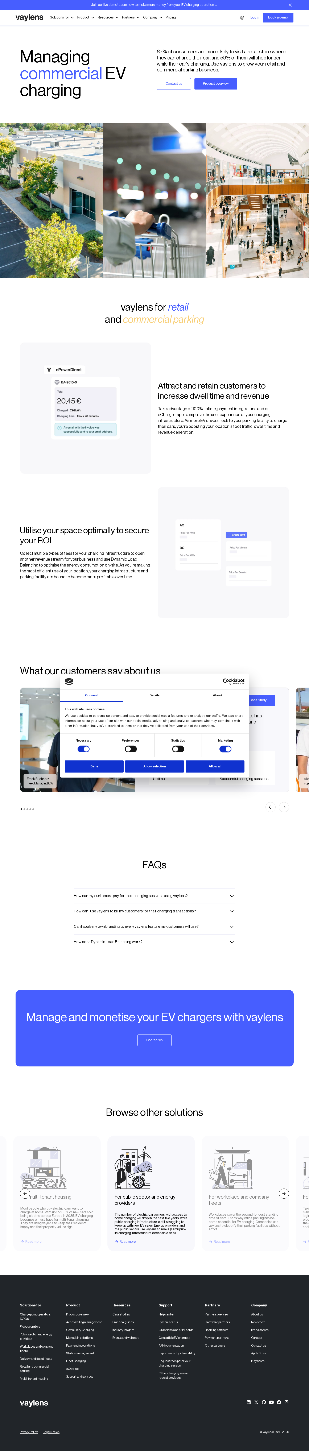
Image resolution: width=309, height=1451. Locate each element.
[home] (29, 17)
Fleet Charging (76, 1361)
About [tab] (217, 695)
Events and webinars (125, 1337)
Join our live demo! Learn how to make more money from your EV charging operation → (154, 5)
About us (257, 1314)
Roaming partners (216, 1330)
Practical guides (123, 1322)
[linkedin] (248, 1402)
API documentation (171, 1345)
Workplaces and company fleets (36, 1349)
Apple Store (258, 1353)
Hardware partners (217, 1322)
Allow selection (154, 766)
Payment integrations (80, 1345)
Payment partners (216, 1337)
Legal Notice (51, 1432)
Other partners (215, 1345)
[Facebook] (278, 1402)
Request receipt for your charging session (174, 1363)
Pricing (171, 17)
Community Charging (80, 1330)
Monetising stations (79, 1337)
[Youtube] (271, 1402)
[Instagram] (286, 1402)
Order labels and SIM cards (176, 1330)
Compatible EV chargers (174, 1337)
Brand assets (259, 1330)
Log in (255, 17)
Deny (94, 766)
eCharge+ (72, 1369)
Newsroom (258, 1322)
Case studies (121, 1314)
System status (168, 1322)
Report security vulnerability (177, 1353)
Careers (256, 1337)
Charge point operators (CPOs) (35, 1317)
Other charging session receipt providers (174, 1375)
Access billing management (84, 1322)
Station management (80, 1353)
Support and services (79, 1376)
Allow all (215, 766)
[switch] (131, 749)
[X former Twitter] (256, 1402)
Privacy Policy (29, 1432)
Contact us (174, 83)
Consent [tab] (91, 695)
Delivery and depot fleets (36, 1358)
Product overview (216, 83)
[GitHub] (263, 1402)
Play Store (257, 1361)
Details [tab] (154, 695)
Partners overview (216, 1314)
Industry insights (123, 1330)
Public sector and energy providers (36, 1336)
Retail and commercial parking (34, 1369)
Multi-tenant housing (34, 1378)
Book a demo (278, 17)
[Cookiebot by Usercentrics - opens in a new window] (226, 681)
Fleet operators (30, 1326)
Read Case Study (254, 700)
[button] (62, 17)
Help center (166, 1314)
